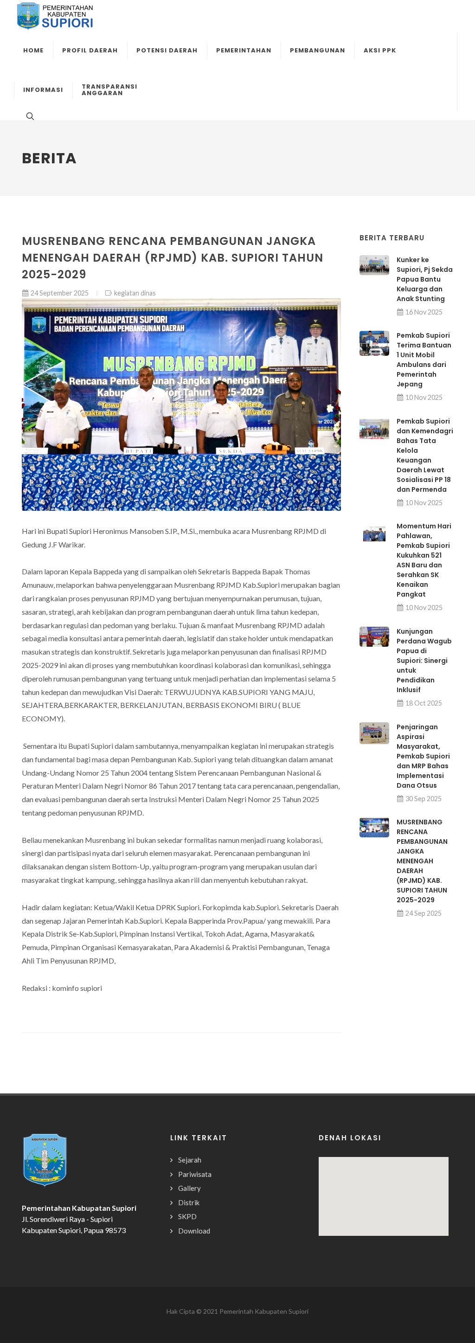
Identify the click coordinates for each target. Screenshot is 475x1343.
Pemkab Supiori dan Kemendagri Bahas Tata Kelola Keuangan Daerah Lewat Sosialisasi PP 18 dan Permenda (425, 455)
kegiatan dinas (135, 293)
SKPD (187, 1216)
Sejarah (189, 1160)
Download (194, 1231)
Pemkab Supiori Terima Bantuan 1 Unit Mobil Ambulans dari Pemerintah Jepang (424, 360)
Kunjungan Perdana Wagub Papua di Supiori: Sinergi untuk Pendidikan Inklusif (424, 660)
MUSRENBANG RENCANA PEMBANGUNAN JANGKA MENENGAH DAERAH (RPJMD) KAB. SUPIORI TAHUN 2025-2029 (422, 861)
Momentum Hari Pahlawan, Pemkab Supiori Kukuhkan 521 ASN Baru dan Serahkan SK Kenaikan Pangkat (424, 560)
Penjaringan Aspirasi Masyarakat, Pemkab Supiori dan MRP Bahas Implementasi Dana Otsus (423, 756)
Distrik (188, 1202)
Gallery (189, 1188)
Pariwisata (195, 1174)
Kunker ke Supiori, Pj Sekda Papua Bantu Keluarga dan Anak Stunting (425, 279)
